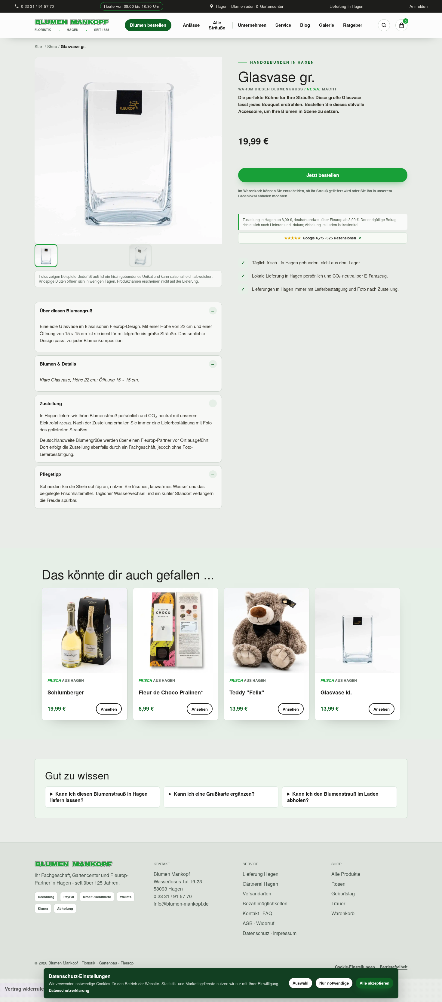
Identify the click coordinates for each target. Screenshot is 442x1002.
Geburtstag (343, 893)
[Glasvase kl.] (357, 630)
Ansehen (109, 709)
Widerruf (265, 923)
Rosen (338, 883)
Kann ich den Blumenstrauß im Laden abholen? (333, 797)
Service (283, 25)
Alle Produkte (345, 873)
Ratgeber (352, 25)
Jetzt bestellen (322, 175)
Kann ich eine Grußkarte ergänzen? (214, 794)
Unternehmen (252, 25)
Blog (305, 25)
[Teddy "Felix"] (266, 630)
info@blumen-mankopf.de (181, 903)
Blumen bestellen (148, 25)
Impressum (284, 933)
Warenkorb (343, 913)
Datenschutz (256, 933)
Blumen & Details (58, 363)
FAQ (267, 913)
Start (39, 46)
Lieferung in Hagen (347, 6)
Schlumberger (66, 692)
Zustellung (51, 403)
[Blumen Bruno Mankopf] (74, 864)
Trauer (338, 903)
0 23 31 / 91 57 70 (37, 6)
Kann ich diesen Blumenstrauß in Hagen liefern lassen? (99, 797)
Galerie (326, 25)
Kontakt (251, 913)
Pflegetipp (50, 474)
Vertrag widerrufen (26, 988)
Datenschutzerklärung (69, 990)
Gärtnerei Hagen (260, 883)
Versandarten (257, 893)
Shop (52, 46)
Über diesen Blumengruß (66, 310)
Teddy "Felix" (246, 692)
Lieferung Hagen (260, 873)
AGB (248, 923)
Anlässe (191, 25)
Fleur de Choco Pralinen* (171, 692)
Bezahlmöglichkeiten (265, 903)
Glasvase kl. (336, 692)
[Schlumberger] (84, 630)
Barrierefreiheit (393, 967)
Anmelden (419, 6)
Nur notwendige (334, 983)
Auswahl (300, 983)
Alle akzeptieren (374, 983)
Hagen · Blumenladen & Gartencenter (250, 6)
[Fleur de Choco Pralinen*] (175, 630)
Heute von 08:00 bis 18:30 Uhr (131, 6)
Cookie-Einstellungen (355, 967)
